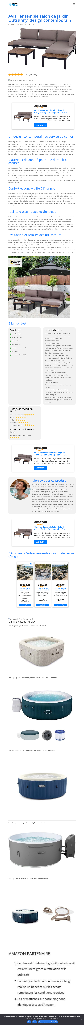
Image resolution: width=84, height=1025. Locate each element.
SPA (33, 24)
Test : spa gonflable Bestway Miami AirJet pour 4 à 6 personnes (32, 678)
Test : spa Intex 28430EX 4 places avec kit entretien (28, 878)
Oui (29, 1022)
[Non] (81, 1020)
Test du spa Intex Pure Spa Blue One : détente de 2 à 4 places (31, 750)
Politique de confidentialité (48, 1022)
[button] (20, 80)
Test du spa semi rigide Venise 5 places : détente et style (30, 823)
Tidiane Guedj (16, 24)
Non (34, 1022)
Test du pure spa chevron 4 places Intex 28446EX (27, 626)
